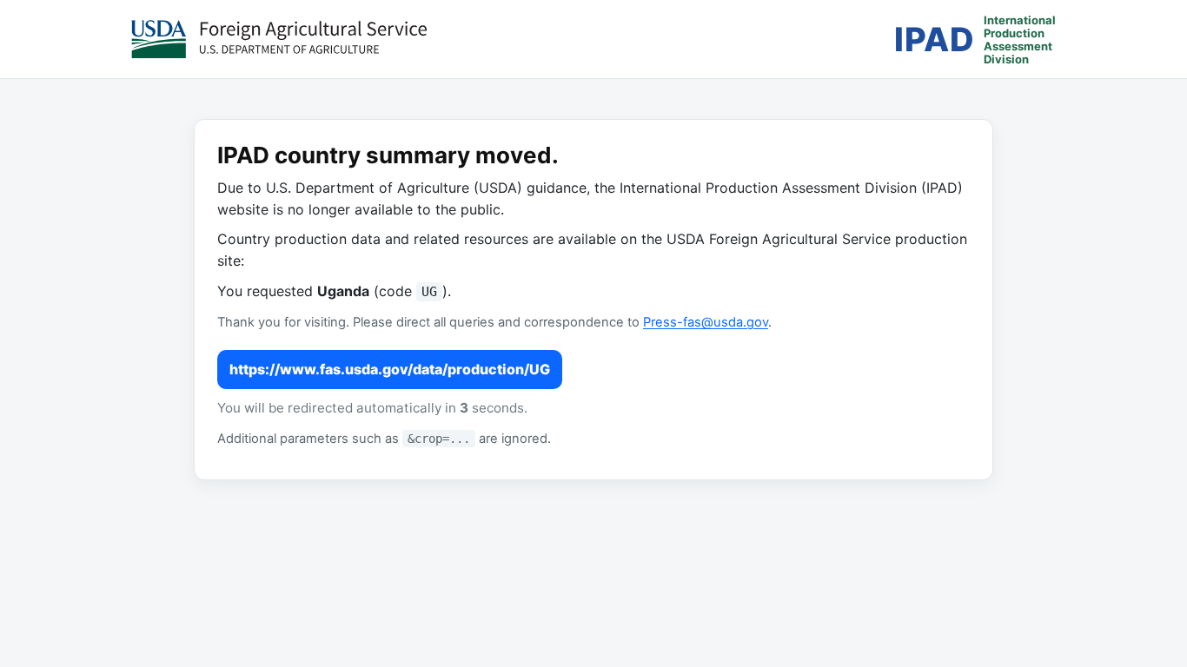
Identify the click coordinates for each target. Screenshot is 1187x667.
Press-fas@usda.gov (705, 322)
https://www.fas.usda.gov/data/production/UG (389, 369)
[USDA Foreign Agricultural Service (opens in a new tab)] (279, 39)
